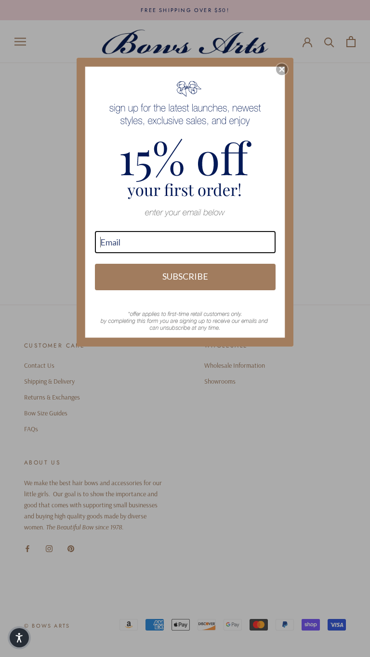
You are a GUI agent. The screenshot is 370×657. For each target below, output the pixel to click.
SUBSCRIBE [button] (185, 276)
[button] (282, 69)
